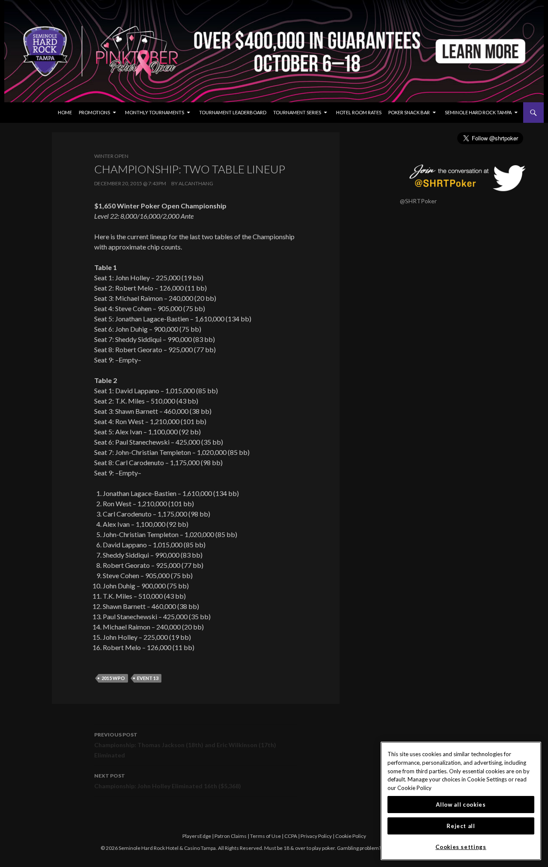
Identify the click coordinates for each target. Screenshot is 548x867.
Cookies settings (460, 846)
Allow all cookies (460, 804)
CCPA (290, 836)
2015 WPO (113, 678)
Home (65, 112)
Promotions (94, 112)
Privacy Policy (316, 836)
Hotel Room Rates (358, 112)
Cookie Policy (350, 836)
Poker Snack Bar (409, 112)
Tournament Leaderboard (232, 112)
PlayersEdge (196, 836)
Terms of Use (265, 836)
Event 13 (147, 678)
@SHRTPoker (418, 201)
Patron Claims (230, 836)
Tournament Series (297, 112)
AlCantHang (196, 183)
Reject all (461, 825)
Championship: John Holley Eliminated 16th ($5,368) (167, 781)
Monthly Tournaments (154, 112)
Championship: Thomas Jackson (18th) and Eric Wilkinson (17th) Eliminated (185, 745)
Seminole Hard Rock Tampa (478, 112)
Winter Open (111, 156)
